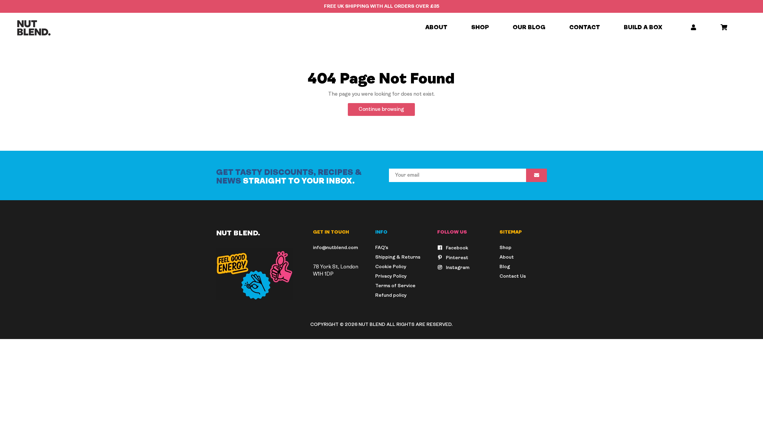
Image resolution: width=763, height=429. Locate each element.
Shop (480, 28)
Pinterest (456, 258)
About (436, 28)
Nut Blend (372, 324)
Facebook (456, 248)
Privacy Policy (391, 276)
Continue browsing (381, 109)
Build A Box (643, 28)
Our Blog (529, 28)
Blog (505, 267)
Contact (584, 28)
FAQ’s (381, 247)
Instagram (457, 267)
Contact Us (513, 276)
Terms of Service (395, 286)
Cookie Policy (390, 267)
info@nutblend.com (335, 247)
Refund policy (391, 295)
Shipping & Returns (397, 257)
